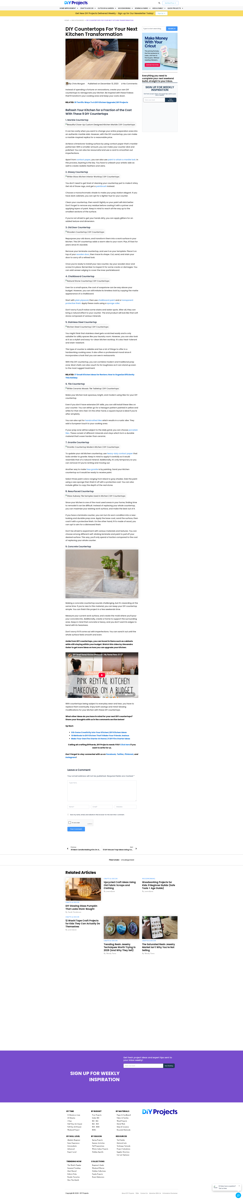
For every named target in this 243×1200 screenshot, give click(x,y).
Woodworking (148, 879)
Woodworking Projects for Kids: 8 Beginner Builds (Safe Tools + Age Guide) (158, 885)
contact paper (84, 159)
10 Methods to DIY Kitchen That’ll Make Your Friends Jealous (100, 735)
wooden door (82, 254)
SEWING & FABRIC (141, 8)
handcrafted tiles (93, 420)
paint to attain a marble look (122, 159)
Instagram (70, 757)
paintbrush (101, 186)
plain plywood (81, 300)
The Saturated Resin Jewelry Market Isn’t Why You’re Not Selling (158, 947)
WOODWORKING (124, 8)
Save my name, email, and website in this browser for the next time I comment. (97, 815)
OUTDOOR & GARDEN (106, 8)
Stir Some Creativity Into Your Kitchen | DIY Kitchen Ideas (99, 732)
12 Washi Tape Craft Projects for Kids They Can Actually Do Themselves (82, 923)
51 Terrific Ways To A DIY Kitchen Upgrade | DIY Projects (101, 102)
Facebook (111, 754)
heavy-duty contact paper (120, 453)
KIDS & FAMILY (158, 8)
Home (67, 20)
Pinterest (129, 754)
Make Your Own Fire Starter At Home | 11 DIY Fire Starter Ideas (100, 738)
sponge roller (113, 303)
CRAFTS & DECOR (86, 8)
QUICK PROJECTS (174, 8)
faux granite (92, 469)
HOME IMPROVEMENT (68, 8)
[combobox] (154, 28)
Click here (125, 744)
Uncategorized (77, 20)
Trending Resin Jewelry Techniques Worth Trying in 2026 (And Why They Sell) (120, 947)
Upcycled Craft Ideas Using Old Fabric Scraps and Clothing (120, 885)
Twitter (120, 754)
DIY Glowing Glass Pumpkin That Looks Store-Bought (81, 907)
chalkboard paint (106, 300)
